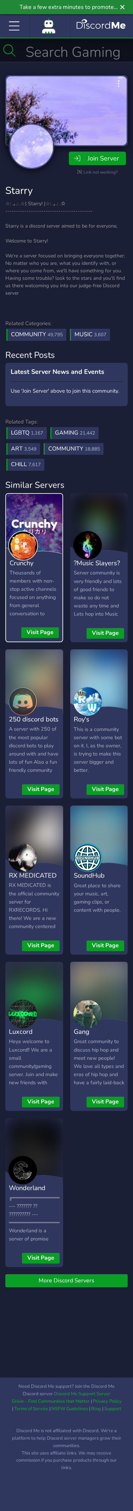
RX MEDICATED (33, 875)
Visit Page (40, 632)
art (24, 449)
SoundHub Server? (89, 880)
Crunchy (21, 562)
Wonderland (27, 1187)
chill (26, 464)
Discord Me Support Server (82, 1394)
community (74, 449)
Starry (19, 190)
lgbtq (27, 433)
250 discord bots (34, 719)
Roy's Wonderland (92, 724)
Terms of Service (31, 1409)
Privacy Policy (107, 1401)
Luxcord (21, 1031)
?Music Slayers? (97, 562)
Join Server (103, 158)
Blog (96, 1409)
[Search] (9, 50)
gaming (75, 433)
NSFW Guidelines (69, 1409)
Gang (81, 1031)
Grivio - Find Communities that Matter (51, 1401)
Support (112, 1409)
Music (90, 334)
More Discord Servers (66, 1280)
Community (37, 334)
